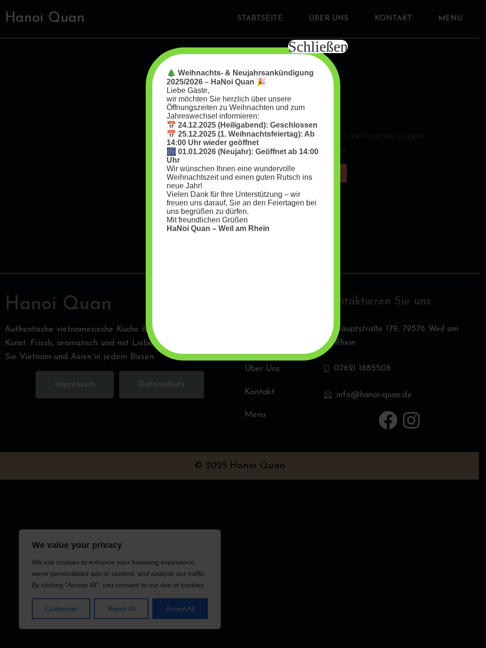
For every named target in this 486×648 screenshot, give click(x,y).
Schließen (318, 46)
